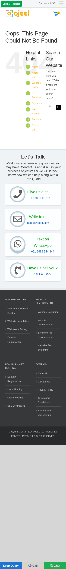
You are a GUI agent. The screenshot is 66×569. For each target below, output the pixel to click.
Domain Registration (14, 339)
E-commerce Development (45, 334)
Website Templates (18, 321)
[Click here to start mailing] (18, 219)
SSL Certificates (16, 405)
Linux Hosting (15, 389)
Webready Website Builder (18, 310)
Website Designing (48, 311)
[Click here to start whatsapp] (18, 244)
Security (36, 119)
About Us (43, 373)
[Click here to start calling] (18, 194)
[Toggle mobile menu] (61, 3)
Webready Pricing (17, 329)
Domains (37, 103)
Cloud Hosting (15, 397)
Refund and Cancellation (45, 412)
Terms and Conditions (44, 400)
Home (35, 66)
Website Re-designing (45, 347)
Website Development (45, 322)
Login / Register (11, 3)
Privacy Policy (45, 389)
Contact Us (44, 381)
